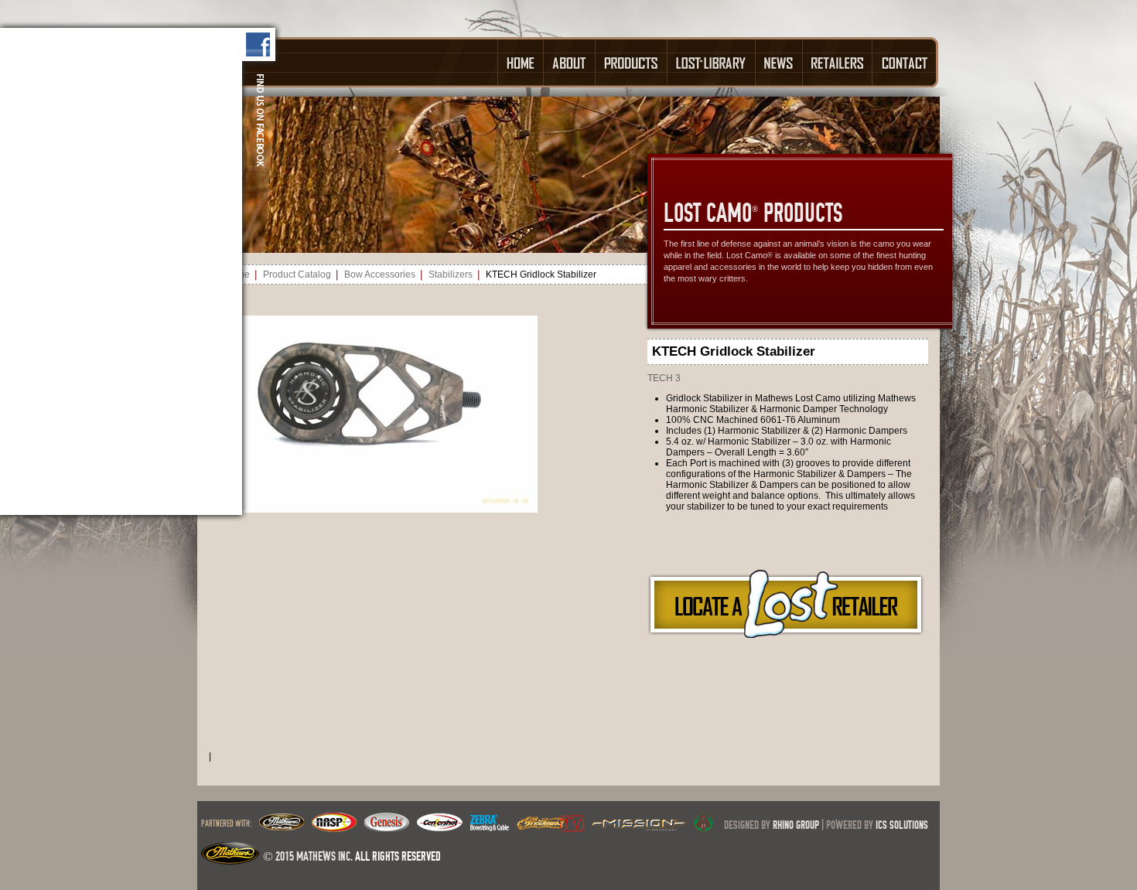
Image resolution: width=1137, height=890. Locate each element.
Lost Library (712, 62)
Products (632, 62)
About (570, 62)
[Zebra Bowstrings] (489, 827)
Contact (905, 62)
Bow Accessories (379, 274)
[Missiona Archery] (639, 827)
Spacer (347, 62)
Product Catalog (297, 274)
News (779, 62)
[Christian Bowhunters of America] (703, 827)
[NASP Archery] (334, 827)
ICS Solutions (902, 824)
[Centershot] (440, 827)
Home (520, 62)
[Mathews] (281, 827)
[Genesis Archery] (386, 827)
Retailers (837, 62)
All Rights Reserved (398, 856)
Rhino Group (796, 824)
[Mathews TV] (550, 827)
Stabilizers (451, 274)
